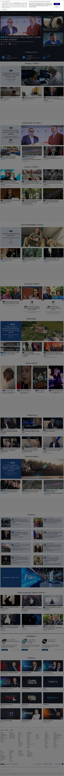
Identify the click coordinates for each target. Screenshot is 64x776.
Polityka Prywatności (4, 9)
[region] (32, 5)
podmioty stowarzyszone (17, 2)
